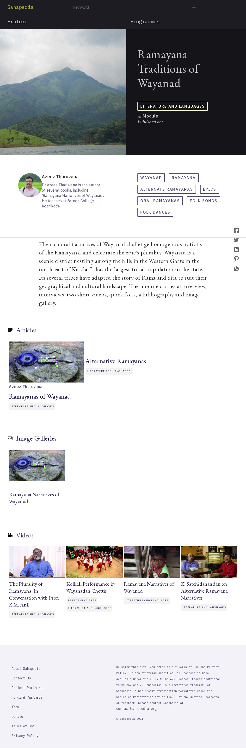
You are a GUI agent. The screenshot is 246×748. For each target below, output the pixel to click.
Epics (209, 189)
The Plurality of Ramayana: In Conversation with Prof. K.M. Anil (34, 594)
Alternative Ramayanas (115, 361)
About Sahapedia (26, 668)
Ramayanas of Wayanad (40, 396)
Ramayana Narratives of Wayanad (34, 498)
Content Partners (27, 688)
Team (15, 707)
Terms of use (23, 726)
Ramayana (184, 177)
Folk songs (203, 200)
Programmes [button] (145, 21)
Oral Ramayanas (160, 200)
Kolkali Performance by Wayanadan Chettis (91, 587)
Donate (17, 716)
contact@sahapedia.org (136, 709)
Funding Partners (27, 697)
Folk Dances (155, 212)
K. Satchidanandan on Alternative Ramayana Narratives (204, 590)
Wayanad (151, 177)
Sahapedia (20, 7)
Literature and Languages (172, 106)
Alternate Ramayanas (166, 189)
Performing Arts (82, 600)
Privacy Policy (25, 736)
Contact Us (21, 678)
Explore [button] (17, 21)
